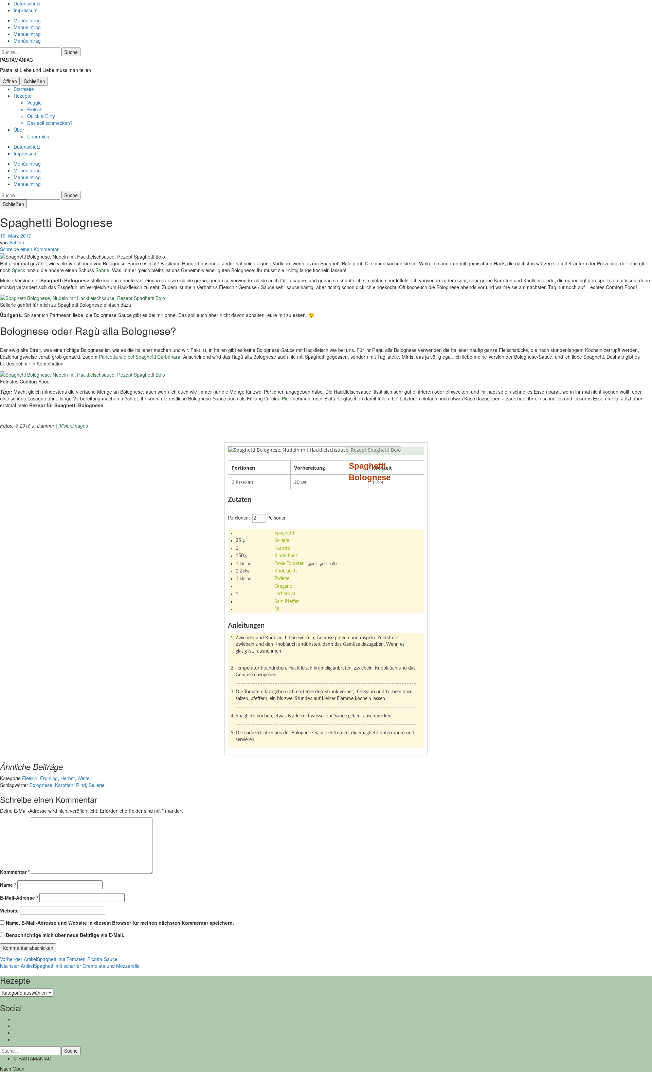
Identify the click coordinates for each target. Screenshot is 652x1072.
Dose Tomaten (289, 563)
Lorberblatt (285, 593)
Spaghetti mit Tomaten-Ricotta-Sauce (58, 959)
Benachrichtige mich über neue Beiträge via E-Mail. (65, 935)
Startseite (24, 89)
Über (19, 129)
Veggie (34, 102)
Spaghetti (284, 533)
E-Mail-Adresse (19, 897)
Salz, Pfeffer (286, 601)
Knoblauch (285, 571)
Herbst (67, 778)
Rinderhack (286, 555)
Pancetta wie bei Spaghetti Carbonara (139, 356)
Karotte (282, 548)
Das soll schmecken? (50, 122)
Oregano (283, 586)
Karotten (64, 785)
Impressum (26, 10)
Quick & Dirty (41, 116)
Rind (81, 785)
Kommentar (15, 871)
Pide (286, 398)
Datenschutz (27, 3)
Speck (18, 270)
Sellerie (281, 540)
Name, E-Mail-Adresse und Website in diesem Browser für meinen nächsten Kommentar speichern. (120, 922)
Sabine (16, 242)
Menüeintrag (27, 20)
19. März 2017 (15, 235)
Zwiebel (282, 578)
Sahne (102, 270)
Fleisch (34, 109)
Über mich (38, 136)
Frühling (49, 778)
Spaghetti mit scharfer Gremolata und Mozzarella (70, 965)
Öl (276, 609)
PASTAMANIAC (16, 59)
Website (9, 910)
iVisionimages (73, 425)
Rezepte (23, 95)
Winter (84, 778)
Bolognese (41, 785)
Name (8, 884)
